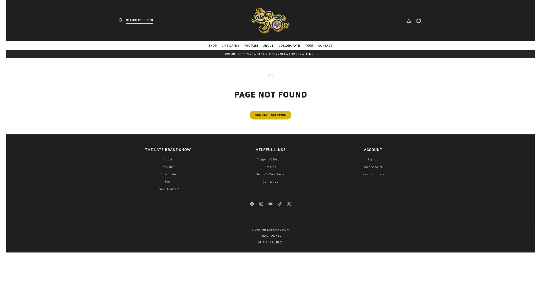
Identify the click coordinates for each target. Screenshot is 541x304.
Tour (168, 181)
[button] (137, 20)
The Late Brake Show (275, 229)
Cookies (275, 235)
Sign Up (372, 159)
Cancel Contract (168, 189)
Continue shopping (270, 115)
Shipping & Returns (270, 159)
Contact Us (270, 181)
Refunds (270, 167)
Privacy (265, 235)
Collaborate (168, 174)
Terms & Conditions (270, 174)
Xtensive (277, 242)
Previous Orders (373, 174)
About (168, 159)
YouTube (168, 167)
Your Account (373, 167)
